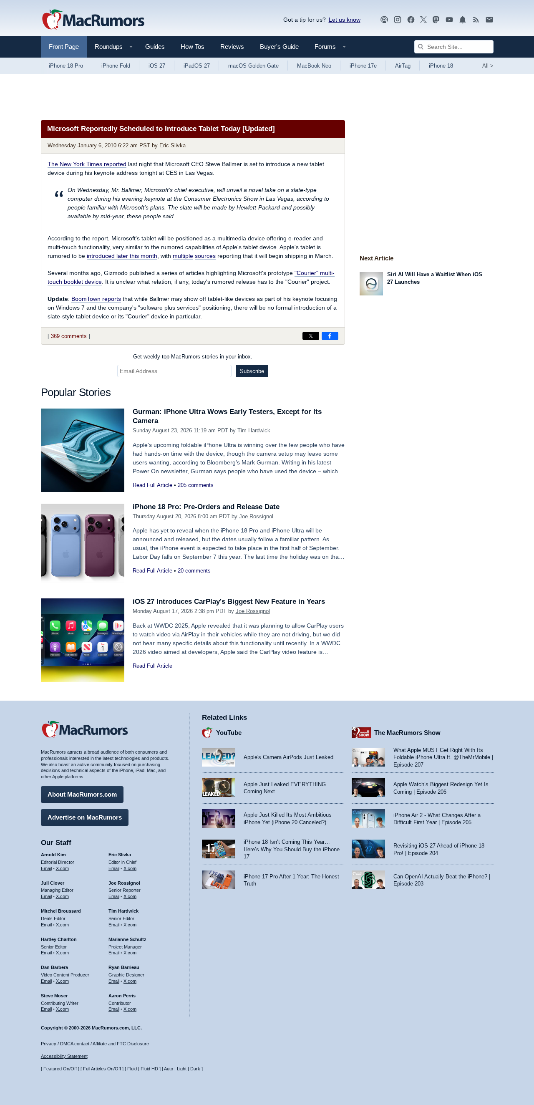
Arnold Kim (53, 854)
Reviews (232, 46)
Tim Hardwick (253, 430)
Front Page (64, 46)
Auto (168, 1068)
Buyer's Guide (279, 46)
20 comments (194, 571)
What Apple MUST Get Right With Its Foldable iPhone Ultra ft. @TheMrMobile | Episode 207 (443, 757)
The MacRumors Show (407, 732)
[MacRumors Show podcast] (384, 19)
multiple (183, 255)
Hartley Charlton (59, 939)
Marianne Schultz (127, 939)
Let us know (344, 19)
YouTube (229, 732)
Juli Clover (52, 883)
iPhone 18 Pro (66, 66)
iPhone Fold (115, 66)
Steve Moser (54, 995)
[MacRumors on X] (423, 19)
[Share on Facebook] (330, 336)
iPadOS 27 (197, 66)
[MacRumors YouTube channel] (449, 19)
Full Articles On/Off (102, 1068)
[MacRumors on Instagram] (397, 19)
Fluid (132, 1068)
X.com (62, 868)
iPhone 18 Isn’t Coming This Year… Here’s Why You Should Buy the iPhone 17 (292, 849)
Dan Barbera (54, 967)
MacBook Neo (314, 66)
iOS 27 (157, 66)
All (488, 66)
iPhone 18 (441, 66)
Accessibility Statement (64, 1056)
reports (96, 298)
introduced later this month (122, 255)
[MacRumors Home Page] (93, 20)
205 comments (196, 485)
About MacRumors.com (82, 794)
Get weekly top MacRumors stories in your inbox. (192, 356)
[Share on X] (310, 336)
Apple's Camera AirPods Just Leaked (288, 757)
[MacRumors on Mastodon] (436, 19)
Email (46, 868)
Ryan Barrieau (123, 967)
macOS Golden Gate (253, 66)
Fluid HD (149, 1068)
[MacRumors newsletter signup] (489, 19)
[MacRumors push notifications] (462, 19)
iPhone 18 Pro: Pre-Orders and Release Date (206, 507)
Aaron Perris (122, 995)
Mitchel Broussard (61, 910)
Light (181, 1068)
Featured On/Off (60, 1068)
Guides (155, 46)
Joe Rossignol (256, 516)
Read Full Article (152, 485)
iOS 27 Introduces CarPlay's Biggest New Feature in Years (229, 601)
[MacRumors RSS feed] (476, 19)
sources (205, 255)
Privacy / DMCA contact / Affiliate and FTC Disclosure (95, 1043)
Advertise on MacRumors (85, 817)
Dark (195, 1068)
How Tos (192, 46)
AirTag (403, 66)
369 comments (69, 336)
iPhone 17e (363, 66)
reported (87, 164)
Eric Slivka (172, 145)
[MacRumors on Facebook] (411, 19)
